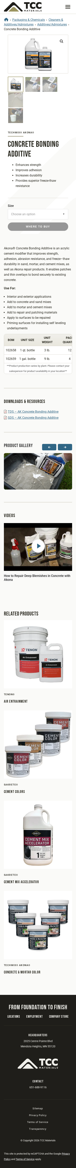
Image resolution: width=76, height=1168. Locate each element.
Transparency (37, 1128)
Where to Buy (38, 226)
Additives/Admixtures (52, 24)
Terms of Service (37, 1122)
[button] (68, 7)
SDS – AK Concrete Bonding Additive (33, 418)
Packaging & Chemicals (28, 20)
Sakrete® (11, 784)
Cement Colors (14, 792)
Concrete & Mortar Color (22, 972)
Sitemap (38, 1108)
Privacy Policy (38, 1115)
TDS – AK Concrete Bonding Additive (33, 412)
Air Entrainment (16, 701)
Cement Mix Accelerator (21, 882)
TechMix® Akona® (21, 132)
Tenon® (9, 694)
